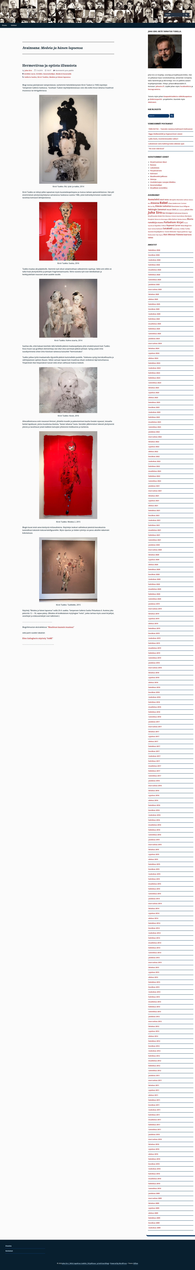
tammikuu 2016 (154, 835)
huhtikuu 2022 (154, 466)
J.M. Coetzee (180, 210)
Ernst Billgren (184, 206)
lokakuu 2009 (153, 1203)
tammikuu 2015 (154, 894)
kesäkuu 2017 (153, 751)
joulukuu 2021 (154, 486)
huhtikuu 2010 (154, 1174)
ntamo (160, 222)
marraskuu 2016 (155, 786)
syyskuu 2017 (153, 736)
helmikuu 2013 (154, 1007)
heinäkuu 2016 (154, 805)
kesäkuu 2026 (153, 255)
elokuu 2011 (153, 1095)
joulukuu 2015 (154, 840)
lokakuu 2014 (153, 908)
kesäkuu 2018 (153, 692)
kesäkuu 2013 (153, 987)
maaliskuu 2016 (154, 825)
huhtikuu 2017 (154, 761)
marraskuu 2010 (155, 1139)
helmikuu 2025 (154, 329)
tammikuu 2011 (154, 1129)
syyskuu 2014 (153, 913)
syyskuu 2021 (153, 501)
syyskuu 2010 (153, 1149)
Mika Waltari (172, 219)
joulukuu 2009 (154, 1193)
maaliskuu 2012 (154, 1061)
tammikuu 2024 (154, 383)
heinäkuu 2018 (154, 687)
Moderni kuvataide (63, 74)
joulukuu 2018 (154, 663)
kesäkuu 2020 (153, 574)
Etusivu (4, 25)
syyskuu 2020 (153, 560)
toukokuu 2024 (154, 368)
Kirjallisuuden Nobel (155, 216)
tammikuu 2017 (154, 776)
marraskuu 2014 (155, 903)
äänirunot (152, 102)
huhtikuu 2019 (154, 643)
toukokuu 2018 (154, 697)
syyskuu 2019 (153, 619)
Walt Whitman (169, 235)
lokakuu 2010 (153, 1144)
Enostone (175, 206)
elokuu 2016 (153, 800)
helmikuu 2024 (154, 378)
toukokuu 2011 (154, 1110)
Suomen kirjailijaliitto (156, 232)
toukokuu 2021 (154, 520)
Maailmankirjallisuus (158, 176)
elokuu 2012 (153, 1036)
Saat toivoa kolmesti (155, 229)
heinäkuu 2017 (154, 746)
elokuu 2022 (153, 452)
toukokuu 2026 (154, 260)
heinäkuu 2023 (154, 402)
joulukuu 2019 (154, 604)
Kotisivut (14, 25)
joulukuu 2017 (154, 722)
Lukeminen (154, 168)
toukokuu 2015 (154, 874)
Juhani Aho (189, 210)
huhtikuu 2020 (154, 584)
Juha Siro (28, 70)
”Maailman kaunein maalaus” (61, 627)
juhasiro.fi (160, 86)
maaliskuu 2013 (154, 1002)
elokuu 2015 (153, 859)
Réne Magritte (186, 225)
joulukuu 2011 (154, 1076)
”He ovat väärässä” (156, 149)
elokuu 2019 (153, 624)
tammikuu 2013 (154, 1012)
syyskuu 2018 (153, 678)
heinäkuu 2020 (154, 569)
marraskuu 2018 (155, 668)
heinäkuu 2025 (154, 304)
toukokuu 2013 (154, 992)
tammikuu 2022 (154, 481)
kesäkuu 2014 (153, 928)
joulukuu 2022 (154, 432)
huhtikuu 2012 (154, 1056)
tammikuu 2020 (154, 599)
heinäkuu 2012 (154, 1041)
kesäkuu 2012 (153, 1046)
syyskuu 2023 (153, 393)
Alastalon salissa (182, 200)
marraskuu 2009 (155, 1198)
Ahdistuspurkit (156, 99)
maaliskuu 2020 (154, 589)
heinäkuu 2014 (154, 923)
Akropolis (172, 200)
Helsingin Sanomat (157, 209)
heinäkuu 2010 (154, 1159)
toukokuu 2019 (154, 638)
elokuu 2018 (153, 682)
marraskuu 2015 (155, 845)
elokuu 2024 (153, 358)
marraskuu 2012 (155, 1021)
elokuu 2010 (153, 1154)
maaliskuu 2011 (154, 1120)
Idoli (174, 210)
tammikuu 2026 (154, 280)
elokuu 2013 (153, 977)
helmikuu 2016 (154, 830)
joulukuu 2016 (154, 781)
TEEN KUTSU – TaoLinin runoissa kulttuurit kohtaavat (170, 129)
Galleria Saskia (30, 77)
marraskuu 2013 (155, 962)
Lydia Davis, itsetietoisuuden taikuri (163, 139)
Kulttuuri (154, 174)
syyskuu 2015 (153, 854)
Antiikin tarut (29, 74)
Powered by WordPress (118, 1263)
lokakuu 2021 (153, 496)
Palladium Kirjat (173, 222)
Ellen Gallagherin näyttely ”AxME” (37, 638)
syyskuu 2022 (153, 447)
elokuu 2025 (153, 299)
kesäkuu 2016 (153, 810)
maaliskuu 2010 (154, 1179)
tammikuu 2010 (154, 1188)
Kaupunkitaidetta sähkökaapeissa (178, 96)
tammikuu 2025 (154, 334)
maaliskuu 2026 (154, 270)
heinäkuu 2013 (154, 982)
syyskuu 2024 (153, 353)
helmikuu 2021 (154, 535)
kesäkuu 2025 (153, 309)
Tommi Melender (170, 232)
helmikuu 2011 (154, 1125)
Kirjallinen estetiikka (158, 188)
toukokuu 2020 (154, 579)
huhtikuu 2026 (154, 265)
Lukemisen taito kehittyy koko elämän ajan (166, 144)
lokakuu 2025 (153, 294)
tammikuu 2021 (154, 540)
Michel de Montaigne (161, 219)
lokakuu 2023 (153, 388)
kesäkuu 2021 (153, 515)
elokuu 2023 (153, 398)
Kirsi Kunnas (166, 216)
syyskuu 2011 (153, 1090)
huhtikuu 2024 (154, 373)
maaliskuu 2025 (154, 324)
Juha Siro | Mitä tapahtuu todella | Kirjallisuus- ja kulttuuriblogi (85, 1263)
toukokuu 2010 (154, 1169)
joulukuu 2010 (154, 1134)
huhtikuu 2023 (154, 417)
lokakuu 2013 (153, 967)
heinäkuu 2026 (154, 250)
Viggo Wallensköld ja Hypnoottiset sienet (165, 134)
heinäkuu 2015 (154, 864)
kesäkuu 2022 (153, 456)
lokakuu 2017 (153, 732)
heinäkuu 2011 (154, 1100)
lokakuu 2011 (153, 1085)
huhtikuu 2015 (154, 879)
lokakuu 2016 (153, 791)
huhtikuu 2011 (154, 1115)
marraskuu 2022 (155, 437)
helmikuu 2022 (154, 476)
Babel (164, 203)
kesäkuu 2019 (153, 633)
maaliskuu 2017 (154, 766)
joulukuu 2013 (154, 958)
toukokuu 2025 (154, 314)
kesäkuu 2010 (153, 1164)
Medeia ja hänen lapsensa (60, 77)
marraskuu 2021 (155, 491)
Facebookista (185, 86)
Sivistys (153, 179)
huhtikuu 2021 (154, 525)
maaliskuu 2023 (154, 422)
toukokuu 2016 (154, 815)
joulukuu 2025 (154, 284)
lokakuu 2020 (153, 555)
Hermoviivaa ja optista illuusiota (49, 65)
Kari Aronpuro (168, 213)
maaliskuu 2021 (154, 530)
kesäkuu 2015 (153, 869)
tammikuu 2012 (154, 1071)
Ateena (155, 202)
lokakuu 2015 (153, 850)
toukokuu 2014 (154, 933)
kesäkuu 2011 (153, 1105)
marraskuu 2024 (155, 343)
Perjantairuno (156, 171)
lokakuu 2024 (153, 348)
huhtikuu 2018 (154, 702)
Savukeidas (176, 229)
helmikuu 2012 (154, 1066)
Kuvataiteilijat (49, 74)
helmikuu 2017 (154, 771)
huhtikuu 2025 (154, 319)
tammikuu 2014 (154, 953)
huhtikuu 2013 (154, 997)
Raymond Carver (173, 226)
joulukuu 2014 (154, 899)
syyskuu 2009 (153, 1208)
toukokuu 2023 (154, 412)
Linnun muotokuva (178, 216)
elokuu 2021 (153, 506)
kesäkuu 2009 (153, 1223)
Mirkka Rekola (182, 219)
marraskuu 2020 (155, 550)
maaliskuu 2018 (154, 707)
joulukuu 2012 (154, 1017)
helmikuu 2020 (154, 594)
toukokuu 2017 (154, 756)
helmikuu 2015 (154, 889)
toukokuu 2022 (154, 461)
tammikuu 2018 (154, 717)
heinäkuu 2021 (154, 510)
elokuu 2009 (153, 1213)
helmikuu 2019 (154, 653)
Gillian (135, 1263)
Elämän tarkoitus (163, 206)
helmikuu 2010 (154, 1184)
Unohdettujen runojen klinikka (162, 182)
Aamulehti (153, 199)
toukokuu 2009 (154, 1228)
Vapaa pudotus (182, 232)
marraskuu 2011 (155, 1080)
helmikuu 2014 (154, 948)
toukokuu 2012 (154, 1051)
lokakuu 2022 (153, 442)
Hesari (169, 210)
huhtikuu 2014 (154, 938)
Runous (153, 165)
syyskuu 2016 (153, 795)
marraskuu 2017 (155, 727)
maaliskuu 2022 (154, 471)
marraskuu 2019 (155, 609)
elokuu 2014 (153, 918)
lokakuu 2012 (153, 1026)
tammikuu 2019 (154, 658)
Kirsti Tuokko (42, 77)
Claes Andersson (174, 203)
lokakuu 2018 (153, 673)
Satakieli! (167, 228)
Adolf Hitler (164, 200)
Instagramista (154, 89)
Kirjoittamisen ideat (158, 162)
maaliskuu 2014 (154, 943)
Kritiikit (39, 74)
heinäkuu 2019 (154, 628)
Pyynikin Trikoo (160, 225)
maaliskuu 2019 (154, 648)
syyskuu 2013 (153, 972)
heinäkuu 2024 (154, 363)
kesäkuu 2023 (153, 407)
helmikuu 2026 (154, 275)
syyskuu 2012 (153, 1031)
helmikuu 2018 (154, 712)
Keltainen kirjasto (181, 213)
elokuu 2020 (153, 565)
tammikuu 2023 (154, 427)
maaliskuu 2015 (154, 884)
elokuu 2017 (153, 741)
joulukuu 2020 (154, 545)
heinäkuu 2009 (154, 1218)
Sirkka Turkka (185, 229)
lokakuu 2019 (153, 614)
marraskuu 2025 (155, 289)
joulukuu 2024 (154, 339)
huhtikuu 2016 (154, 820)
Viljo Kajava (159, 235)
